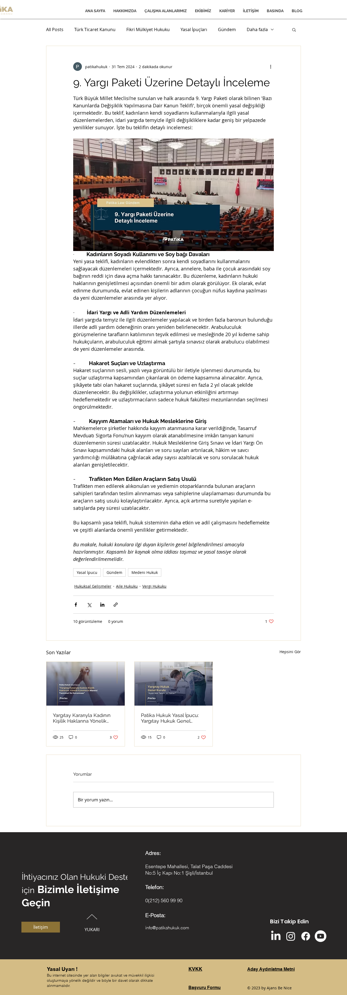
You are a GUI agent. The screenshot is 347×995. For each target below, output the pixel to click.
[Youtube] (320, 936)
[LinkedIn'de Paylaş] (102, 604)
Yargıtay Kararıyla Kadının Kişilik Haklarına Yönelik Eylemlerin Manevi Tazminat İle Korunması (85, 718)
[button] (294, 29)
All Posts (54, 29)
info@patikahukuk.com (167, 927)
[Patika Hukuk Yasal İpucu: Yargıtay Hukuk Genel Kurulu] (173, 684)
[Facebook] (305, 936)
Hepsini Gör (290, 651)
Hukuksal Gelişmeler (92, 586)
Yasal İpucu (87, 572)
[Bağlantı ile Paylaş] (115, 604)
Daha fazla (257, 29)
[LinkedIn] (276, 936)
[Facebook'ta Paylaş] (75, 604)
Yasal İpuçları (194, 29)
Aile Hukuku (127, 586)
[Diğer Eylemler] (270, 66)
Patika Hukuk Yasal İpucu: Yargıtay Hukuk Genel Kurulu (170, 718)
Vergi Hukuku (154, 586)
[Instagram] (291, 936)
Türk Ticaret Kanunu (94, 29)
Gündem (227, 29)
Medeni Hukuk (144, 572)
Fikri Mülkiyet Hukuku (148, 29)
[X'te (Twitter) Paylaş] (89, 604)
